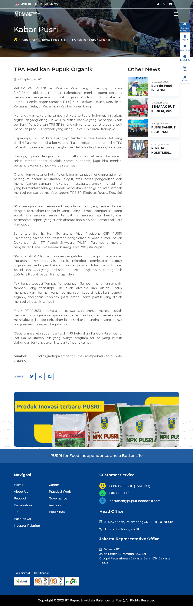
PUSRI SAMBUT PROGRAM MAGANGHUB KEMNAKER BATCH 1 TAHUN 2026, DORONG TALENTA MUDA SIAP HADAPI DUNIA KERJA (163, 130)
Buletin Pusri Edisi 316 (161, 88)
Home (18, 485)
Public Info (57, 512)
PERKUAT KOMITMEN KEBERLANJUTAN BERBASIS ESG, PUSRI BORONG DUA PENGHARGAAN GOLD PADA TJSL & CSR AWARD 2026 (165, 150)
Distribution (23, 505)
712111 (135, 529)
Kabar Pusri (30, 39)
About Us (21, 491)
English (26, 3)
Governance (58, 498)
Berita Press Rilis (54, 39)
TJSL (17, 512)
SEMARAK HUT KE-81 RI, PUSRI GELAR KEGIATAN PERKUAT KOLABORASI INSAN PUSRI (163, 109)
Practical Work (60, 491)
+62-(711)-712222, (117, 529)
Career (54, 485)
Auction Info (58, 505)
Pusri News (22, 519)
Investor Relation (27, 525)
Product (20, 498)
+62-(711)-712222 (48, 3)
